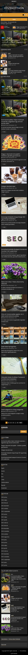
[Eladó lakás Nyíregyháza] (14, 335)
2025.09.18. (12, 253)
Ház (2, 474)
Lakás (4, 342)
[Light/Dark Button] (23, 15)
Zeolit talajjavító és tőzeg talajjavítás (12, 409)
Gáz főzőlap (4, 22)
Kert (3, 37)
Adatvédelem (4, 639)
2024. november (5, 531)
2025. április (4, 520)
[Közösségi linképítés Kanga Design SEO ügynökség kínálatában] (4, 71)
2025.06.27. (12, 285)
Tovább (3, 131)
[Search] (26, 15)
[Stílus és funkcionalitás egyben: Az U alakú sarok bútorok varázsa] (14, 302)
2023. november (5, 556)
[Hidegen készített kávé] (4, 63)
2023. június (4, 565)
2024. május (4, 545)
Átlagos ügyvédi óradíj (6, 23)
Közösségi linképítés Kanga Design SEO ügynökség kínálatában (16, 71)
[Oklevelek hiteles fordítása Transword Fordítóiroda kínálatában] (14, 365)
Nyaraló (3, 485)
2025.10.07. (11, 73)
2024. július (4, 539)
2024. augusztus (5, 537)
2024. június (4, 542)
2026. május (4, 500)
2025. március (4, 522)
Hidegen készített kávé (13, 63)
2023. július (4, 562)
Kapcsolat (3, 644)
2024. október (4, 534)
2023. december (5, 554)
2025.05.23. (12, 317)
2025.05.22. (12, 348)
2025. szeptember (5, 511)
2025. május (4, 517)
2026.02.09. (11, 58)
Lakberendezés (5, 482)
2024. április (4, 548)
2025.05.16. (12, 380)
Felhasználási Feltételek (14, 639)
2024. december (5, 528)
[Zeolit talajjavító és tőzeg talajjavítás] (14, 398)
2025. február (4, 525)
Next (21, 422)
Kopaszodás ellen (12, 22)
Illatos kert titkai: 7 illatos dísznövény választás (17, 628)
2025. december (5, 505)
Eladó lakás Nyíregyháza (8, 346)
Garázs (3, 471)
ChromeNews (23, 651)
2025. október (4, 508)
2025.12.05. (11, 65)
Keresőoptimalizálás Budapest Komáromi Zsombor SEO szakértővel (14, 250)
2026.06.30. (12, 45)
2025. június (4, 514)
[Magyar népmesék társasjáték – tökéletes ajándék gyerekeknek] (4, 55)
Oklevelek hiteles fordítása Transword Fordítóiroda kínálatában (13, 378)
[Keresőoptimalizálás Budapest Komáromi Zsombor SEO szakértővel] (14, 238)
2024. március (4, 551)
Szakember (4, 488)
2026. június (4, 497)
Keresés (4, 427)
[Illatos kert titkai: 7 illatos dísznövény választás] (14, 270)
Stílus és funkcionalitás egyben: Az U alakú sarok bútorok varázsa (12, 315)
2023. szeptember (5, 559)
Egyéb (9, 53)
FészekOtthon (14, 8)
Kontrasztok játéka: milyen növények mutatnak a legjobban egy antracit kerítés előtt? (14, 42)
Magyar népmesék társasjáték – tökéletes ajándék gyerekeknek (16, 55)
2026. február (4, 503)
